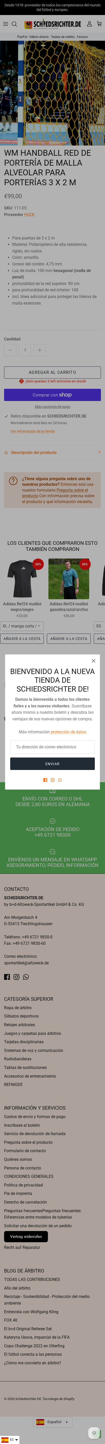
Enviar (52, 764)
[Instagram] (53, 780)
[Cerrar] (93, 660)
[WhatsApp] (60, 780)
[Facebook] (45, 780)
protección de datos (68, 732)
